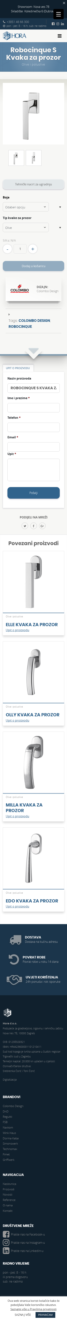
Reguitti (7, 1116)
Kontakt (7, 1211)
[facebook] (33, 526)
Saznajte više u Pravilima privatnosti (33, 1309)
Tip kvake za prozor (17, 218)
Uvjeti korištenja (42, 977)
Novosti (7, 1194)
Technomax (10, 1149)
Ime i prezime (18, 398)
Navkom (8, 1127)
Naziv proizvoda (19, 378)
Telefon (14, 418)
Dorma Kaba (11, 1138)
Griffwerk (8, 1160)
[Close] (64, 3)
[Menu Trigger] (58, 14)
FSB (5, 1122)
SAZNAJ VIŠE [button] (23, 1315)
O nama (8, 1205)
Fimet (6, 1154)
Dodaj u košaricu (33, 266)
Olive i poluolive (33, 64)
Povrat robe (34, 957)
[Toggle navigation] (59, 36)
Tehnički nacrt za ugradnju (33, 184)
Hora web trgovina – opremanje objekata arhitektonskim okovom (14, 35)
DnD (6, 1111)
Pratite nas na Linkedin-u (27, 1251)
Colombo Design (34, 321)
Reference (9, 1200)
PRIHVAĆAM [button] (45, 1315)
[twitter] (25, 526)
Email (12, 437)
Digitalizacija (10, 1079)
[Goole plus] (42, 526)
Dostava (33, 937)
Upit (11, 454)
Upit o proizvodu (17, 630)
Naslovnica (9, 1184)
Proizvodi (8, 1189)
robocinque (20, 327)
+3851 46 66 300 (18, 22)
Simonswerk (10, 1143)
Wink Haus (9, 1133)
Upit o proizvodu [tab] (18, 368)
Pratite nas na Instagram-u (28, 1242)
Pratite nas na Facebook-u (28, 1234)
